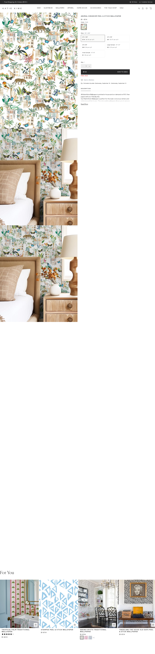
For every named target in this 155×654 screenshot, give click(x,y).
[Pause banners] (3, 2)
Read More (84, 104)
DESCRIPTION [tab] (86, 88)
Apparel (70, 8)
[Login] (143, 8)
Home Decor (82, 8)
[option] (84, 27)
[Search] (139, 8)
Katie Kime (13, 8)
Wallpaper (60, 8)
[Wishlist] (147, 8)
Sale (122, 8)
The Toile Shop (110, 8)
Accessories (95, 8)
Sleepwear (48, 8)
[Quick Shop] (36, 625)
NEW (39, 8)
